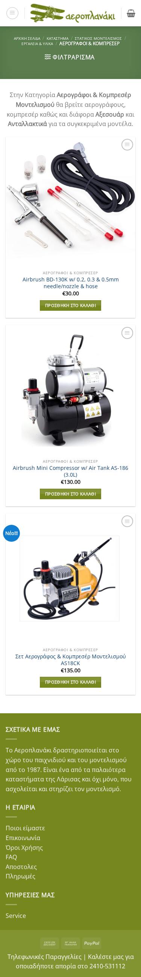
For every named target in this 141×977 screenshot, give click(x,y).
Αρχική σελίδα (27, 38)
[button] (12, 13)
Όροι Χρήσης (24, 847)
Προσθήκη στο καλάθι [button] (70, 305)
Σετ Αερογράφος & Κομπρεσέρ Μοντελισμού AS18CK (70, 659)
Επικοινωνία (23, 838)
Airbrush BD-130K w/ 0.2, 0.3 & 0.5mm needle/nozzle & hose (71, 282)
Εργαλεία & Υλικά (37, 43)
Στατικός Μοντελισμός (98, 38)
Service (16, 916)
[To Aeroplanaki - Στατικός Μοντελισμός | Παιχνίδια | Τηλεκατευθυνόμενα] (72, 13)
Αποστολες (21, 867)
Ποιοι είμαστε (25, 828)
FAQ (11, 857)
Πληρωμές (20, 876)
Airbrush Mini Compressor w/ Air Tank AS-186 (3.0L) (70, 471)
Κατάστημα (57, 38)
